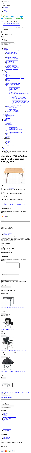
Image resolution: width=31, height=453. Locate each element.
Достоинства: (4, 268)
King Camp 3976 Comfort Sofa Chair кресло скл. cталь (14, 371)
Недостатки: (4, 274)
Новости (5, 419)
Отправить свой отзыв (6, 286)
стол (7, 397)
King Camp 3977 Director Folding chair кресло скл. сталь (14, 329)
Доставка (5, 8)
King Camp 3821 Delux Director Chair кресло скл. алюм (14, 350)
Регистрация (6, 3)
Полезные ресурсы (8, 420)
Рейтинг (3, 284)
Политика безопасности (9, 427)
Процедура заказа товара (9, 417)
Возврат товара (7, 418)
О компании (6, 7)
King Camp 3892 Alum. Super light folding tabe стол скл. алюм (15, 392)
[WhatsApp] (7, 216)
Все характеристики (6, 213)
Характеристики (7, 233)
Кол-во (5, 199)
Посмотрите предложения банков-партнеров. (14, 204)
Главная (5, 48)
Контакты (5, 11)
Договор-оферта (7, 430)
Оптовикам (6, 438)
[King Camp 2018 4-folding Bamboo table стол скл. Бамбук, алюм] (14, 185)
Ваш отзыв (3, 280)
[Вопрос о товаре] (1, 220)
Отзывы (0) (6, 234)
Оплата (5, 10)
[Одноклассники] (2, 216)
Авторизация (6, 5)
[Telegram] (4, 216)
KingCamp (3, 397)
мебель (10, 397)
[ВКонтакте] (1, 216)
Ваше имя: (3, 261)
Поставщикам (6, 437)
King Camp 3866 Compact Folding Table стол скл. (12, 307)
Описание (5, 231)
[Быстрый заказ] (6, 314)
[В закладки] (2, 220)
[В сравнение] (3, 220)
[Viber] (6, 216)
